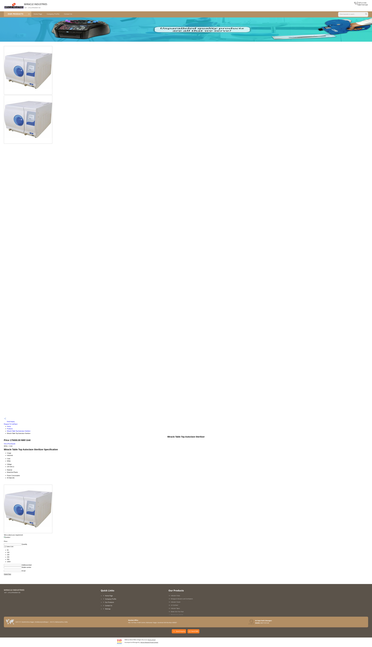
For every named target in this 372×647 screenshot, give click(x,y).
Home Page (38, 14)
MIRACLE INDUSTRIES (35, 6)
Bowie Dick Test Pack (177, 611)
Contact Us (68, 14)
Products (10, 429)
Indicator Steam (175, 602)
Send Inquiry (10, 421)
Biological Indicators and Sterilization (182, 599)
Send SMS (194, 631)
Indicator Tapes (175, 608)
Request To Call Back (11, 424)
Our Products (15, 14)
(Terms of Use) (152, 640)
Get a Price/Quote (9, 444)
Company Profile (53, 14)
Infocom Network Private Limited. (149, 642)
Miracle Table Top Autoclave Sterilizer (18, 431)
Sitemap (107, 609)
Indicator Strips (175, 596)
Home (9, 426)
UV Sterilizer (174, 605)
